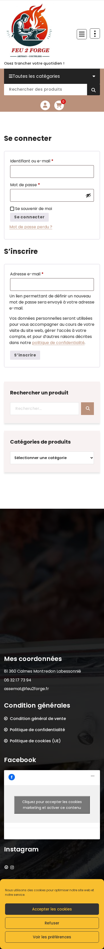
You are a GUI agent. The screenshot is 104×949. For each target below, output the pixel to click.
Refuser (52, 923)
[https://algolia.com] (9, 868)
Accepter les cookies (52, 909)
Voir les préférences (52, 937)
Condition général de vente (38, 719)
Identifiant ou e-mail (42, 161)
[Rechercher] (87, 408)
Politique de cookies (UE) (35, 741)
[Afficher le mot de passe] (88, 195)
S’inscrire (25, 355)
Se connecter (29, 217)
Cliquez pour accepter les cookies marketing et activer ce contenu (52, 804)
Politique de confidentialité (37, 730)
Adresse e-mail (38, 274)
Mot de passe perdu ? (30, 227)
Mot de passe (36, 185)
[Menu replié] (82, 34)
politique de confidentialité (58, 343)
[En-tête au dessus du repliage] (95, 33)
